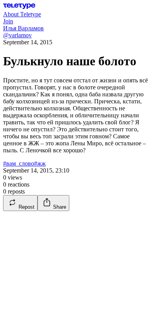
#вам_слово (18, 163)
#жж (40, 163)
